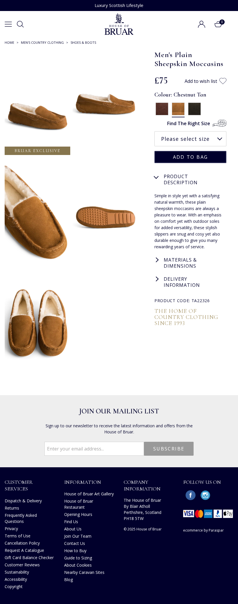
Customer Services (19, 485)
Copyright (14, 586)
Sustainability (17, 572)
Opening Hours (78, 514)
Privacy (11, 528)
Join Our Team (77, 536)
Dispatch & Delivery (23, 500)
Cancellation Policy (22, 543)
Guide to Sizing (78, 558)
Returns (12, 508)
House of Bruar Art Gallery (89, 494)
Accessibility (16, 579)
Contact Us (74, 543)
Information (82, 482)
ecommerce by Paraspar (203, 530)
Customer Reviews (22, 564)
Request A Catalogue (24, 550)
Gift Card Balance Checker (29, 557)
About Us (73, 529)
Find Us (71, 521)
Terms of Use (17, 536)
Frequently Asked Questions (21, 518)
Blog (68, 579)
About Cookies (78, 565)
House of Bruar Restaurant (78, 504)
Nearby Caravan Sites (84, 572)
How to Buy (75, 550)
